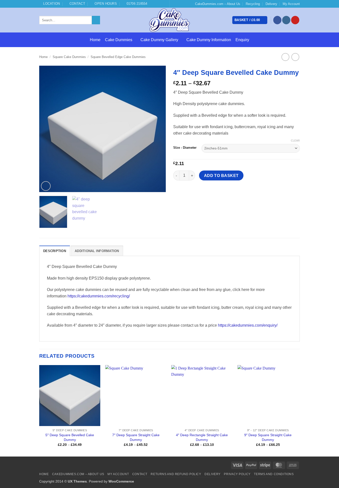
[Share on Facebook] (178, 192)
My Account (291, 4)
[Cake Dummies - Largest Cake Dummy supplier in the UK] (169, 20)
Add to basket (221, 175)
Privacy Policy (237, 474)
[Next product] (285, 57)
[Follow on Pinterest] (295, 20)
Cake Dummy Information (208, 40)
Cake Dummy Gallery (159, 40)
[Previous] (47, 129)
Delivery (271, 4)
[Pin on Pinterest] (205, 192)
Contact (139, 474)
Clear (295, 140)
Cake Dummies (118, 40)
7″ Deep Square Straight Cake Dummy (136, 437)
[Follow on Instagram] (286, 20)
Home (95, 40)
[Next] (157, 129)
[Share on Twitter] (187, 192)
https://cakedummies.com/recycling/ (99, 296)
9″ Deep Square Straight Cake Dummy (268, 437)
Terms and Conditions (274, 474)
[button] (249, 20)
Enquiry (242, 40)
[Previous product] (295, 57)
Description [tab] (54, 251)
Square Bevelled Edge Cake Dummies (118, 57)
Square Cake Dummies (69, 57)
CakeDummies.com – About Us (217, 4)
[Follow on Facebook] (277, 20)
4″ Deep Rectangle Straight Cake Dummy (202, 437)
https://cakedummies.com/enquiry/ (247, 325)
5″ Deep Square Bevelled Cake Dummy (69, 437)
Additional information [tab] (97, 251)
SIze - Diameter (185, 147)
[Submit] (96, 20)
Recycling (253, 4)
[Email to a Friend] (196, 192)
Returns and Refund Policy (176, 474)
